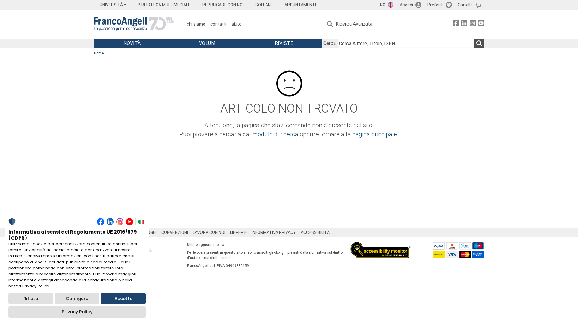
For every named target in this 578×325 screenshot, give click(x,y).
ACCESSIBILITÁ (315, 232)
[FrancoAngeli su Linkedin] (464, 24)
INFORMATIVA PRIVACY (274, 232)
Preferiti (435, 4)
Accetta (123, 299)
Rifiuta (30, 299)
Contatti (218, 24)
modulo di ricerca (275, 134)
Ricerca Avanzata (354, 24)
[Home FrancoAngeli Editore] (134, 24)
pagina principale (374, 134)
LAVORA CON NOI (209, 232)
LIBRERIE (238, 232)
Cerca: (330, 43)
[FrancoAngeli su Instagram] (473, 24)
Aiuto (236, 24)
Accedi (406, 4)
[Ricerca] (479, 43)
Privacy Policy (77, 312)
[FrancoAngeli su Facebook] (456, 24)
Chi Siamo (196, 24)
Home (99, 53)
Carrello (465, 4)
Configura (77, 299)
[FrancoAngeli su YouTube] (481, 24)
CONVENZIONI (174, 232)
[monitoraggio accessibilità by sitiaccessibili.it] (380, 245)
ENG (381, 4)
